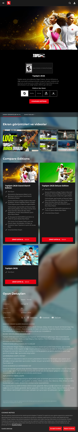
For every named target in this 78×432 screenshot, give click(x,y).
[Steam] (24, 93)
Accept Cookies (55, 428)
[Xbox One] (53, 93)
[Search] (70, 3)
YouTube (58, 317)
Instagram (33, 317)
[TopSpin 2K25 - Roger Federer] (66, 146)
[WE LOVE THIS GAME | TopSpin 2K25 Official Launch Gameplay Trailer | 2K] (20, 140)
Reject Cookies (69, 428)
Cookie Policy (16, 424)
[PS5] (31, 93)
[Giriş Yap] (74, 3)
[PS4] (39, 93)
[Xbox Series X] (46, 93)
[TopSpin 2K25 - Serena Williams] (66, 135)
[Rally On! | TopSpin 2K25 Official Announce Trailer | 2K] (48, 146)
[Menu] (3, 3)
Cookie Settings (7, 428)
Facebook (46, 317)
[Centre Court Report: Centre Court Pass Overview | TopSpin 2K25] (48, 135)
